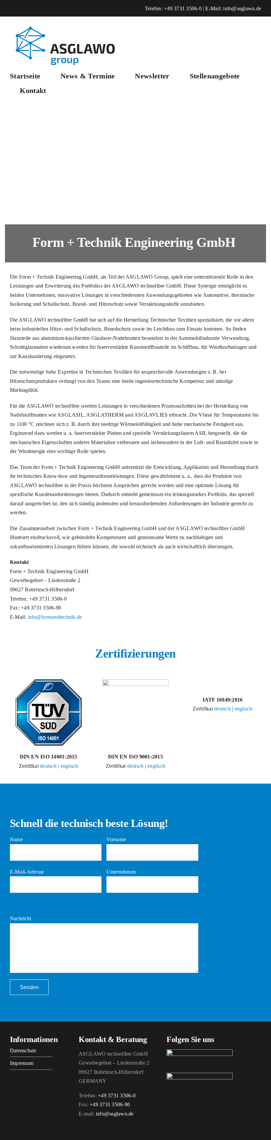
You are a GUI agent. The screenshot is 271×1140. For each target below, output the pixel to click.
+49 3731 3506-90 (110, 1104)
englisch (69, 766)
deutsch (48, 766)
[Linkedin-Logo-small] (200, 1052)
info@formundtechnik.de (55, 617)
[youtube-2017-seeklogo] (200, 1075)
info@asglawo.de (242, 8)
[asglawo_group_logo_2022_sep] (69, 25)
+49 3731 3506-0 (183, 8)
